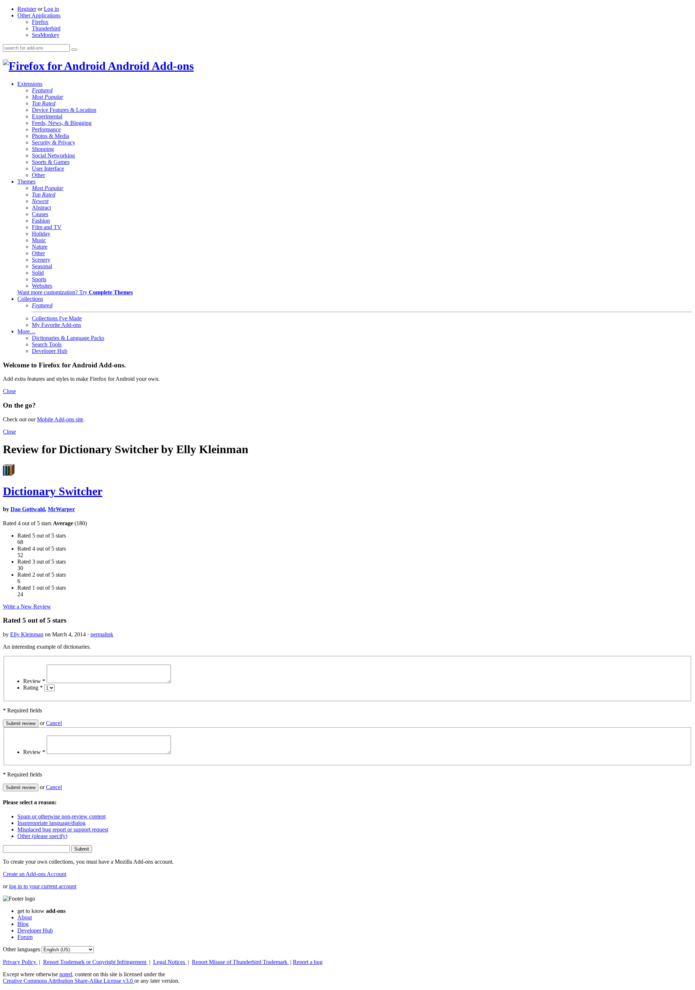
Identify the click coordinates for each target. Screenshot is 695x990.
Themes (26, 181)
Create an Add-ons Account (34, 874)
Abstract (41, 208)
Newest (40, 201)
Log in (51, 9)
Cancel (54, 723)
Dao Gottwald (27, 509)
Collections (30, 299)
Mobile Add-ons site (60, 419)
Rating (33, 687)
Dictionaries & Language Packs (68, 338)
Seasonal (42, 266)
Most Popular (47, 97)
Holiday (41, 234)
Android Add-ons (150, 65)
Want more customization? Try (75, 292)
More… (26, 331)
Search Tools (47, 344)
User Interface (48, 168)
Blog (23, 924)
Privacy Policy (20, 962)
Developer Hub (49, 351)
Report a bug (308, 962)
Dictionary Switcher (52, 491)
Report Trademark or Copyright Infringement (95, 962)
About (24, 917)
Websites (42, 286)
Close (9, 391)
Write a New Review (27, 606)
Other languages (21, 949)
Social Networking (53, 155)
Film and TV (47, 227)
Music (39, 240)
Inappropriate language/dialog (51, 823)
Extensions (29, 84)
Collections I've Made (57, 318)
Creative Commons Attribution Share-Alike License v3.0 (68, 981)
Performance (46, 129)
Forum (25, 937)
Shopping (43, 149)
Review (34, 681)
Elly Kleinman (26, 634)
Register (26, 9)
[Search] (74, 50)
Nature (39, 247)
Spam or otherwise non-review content (61, 816)
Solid (38, 273)
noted (65, 974)
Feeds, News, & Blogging (62, 123)
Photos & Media (50, 136)
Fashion (41, 221)
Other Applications (38, 15)
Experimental (47, 116)
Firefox (40, 22)
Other (38, 175)
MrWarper (61, 509)
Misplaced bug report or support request (62, 829)
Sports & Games (51, 162)
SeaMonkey (45, 35)
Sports (39, 279)
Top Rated (43, 103)
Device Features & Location (64, 110)
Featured (42, 90)
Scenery (41, 260)
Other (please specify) (42, 836)
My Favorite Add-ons (56, 325)
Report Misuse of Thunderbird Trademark (240, 962)
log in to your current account (42, 886)
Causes (40, 214)
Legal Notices (169, 962)
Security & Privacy (53, 142)
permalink (101, 634)
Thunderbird (46, 28)
